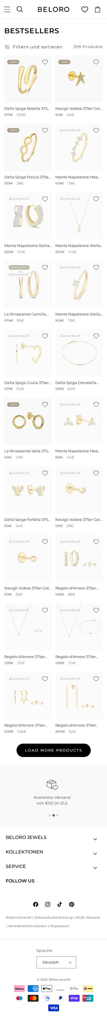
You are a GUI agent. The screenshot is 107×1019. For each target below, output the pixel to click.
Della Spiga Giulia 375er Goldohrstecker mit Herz (27, 382)
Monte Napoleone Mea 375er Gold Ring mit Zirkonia (76, 177)
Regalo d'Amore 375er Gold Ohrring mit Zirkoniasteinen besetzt (77, 588)
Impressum (59, 926)
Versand (93, 917)
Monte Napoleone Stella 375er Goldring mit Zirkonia (77, 314)
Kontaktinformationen (28, 926)
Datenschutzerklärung (54, 917)
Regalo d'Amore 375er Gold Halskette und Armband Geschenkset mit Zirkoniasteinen (76, 656)
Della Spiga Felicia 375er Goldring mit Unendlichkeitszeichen (27, 177)
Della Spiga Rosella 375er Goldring (27, 108)
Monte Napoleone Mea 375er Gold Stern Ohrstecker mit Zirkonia (77, 451)
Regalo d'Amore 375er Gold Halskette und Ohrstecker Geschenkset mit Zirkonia (27, 656)
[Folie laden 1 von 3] (50, 815)
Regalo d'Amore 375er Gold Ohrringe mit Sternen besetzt (24, 725)
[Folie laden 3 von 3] (57, 815)
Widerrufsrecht (19, 917)
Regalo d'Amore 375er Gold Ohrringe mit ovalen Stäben (75, 725)
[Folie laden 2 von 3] (54, 815)
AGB (79, 917)
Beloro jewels (59, 979)
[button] (7, 9)
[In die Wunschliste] (45, 62)
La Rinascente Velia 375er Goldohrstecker (27, 451)
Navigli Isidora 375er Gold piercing (78, 108)
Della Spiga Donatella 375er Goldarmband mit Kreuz (77, 382)
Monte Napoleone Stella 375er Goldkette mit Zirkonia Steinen (77, 245)
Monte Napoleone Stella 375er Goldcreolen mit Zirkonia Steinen (26, 245)
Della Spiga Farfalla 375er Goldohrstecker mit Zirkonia (28, 519)
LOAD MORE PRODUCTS (53, 750)
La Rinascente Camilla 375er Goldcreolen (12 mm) (25, 314)
